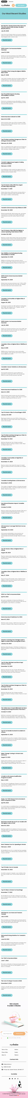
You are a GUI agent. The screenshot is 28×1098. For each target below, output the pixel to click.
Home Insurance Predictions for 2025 (11, 389)
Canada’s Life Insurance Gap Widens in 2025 (13, 207)
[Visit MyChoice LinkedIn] (10, 1078)
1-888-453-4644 (7, 1066)
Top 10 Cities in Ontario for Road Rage (12, 890)
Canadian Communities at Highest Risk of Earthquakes (13, 299)
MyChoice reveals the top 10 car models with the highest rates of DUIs (14, 822)
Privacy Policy (5, 1052)
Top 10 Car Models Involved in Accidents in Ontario (13, 731)
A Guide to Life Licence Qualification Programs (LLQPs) (11, 776)
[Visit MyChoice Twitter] (15, 1078)
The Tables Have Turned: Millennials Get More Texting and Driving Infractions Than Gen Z (14, 708)
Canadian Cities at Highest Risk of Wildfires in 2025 (14, 344)
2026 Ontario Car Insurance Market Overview (11, 49)
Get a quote (21, 5)
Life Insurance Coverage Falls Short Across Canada (13, 526)
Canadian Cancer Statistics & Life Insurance (13, 367)
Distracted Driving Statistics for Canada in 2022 (13, 936)
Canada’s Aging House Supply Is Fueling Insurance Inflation (12, 162)
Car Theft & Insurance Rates (9, 958)
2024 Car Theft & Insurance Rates (10, 594)
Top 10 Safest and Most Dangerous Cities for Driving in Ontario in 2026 (13, 140)
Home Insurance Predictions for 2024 (11, 617)
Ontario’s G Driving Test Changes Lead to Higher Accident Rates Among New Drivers (13, 640)
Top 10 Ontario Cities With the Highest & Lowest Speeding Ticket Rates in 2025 (12, 231)
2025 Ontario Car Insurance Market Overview (11, 322)
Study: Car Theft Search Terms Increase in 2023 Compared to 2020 (13, 799)
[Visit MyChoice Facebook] (12, 1078)
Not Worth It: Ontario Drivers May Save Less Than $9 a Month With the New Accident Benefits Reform (13, 27)
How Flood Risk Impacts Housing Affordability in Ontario (10, 94)
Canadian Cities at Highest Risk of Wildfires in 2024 (14, 572)
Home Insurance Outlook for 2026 (10, 117)
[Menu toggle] (13, 5)
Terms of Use (4, 1049)
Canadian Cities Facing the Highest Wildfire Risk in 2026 (13, 71)
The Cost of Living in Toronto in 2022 (11, 981)
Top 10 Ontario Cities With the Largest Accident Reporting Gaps (12, 185)
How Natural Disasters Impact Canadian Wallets (12, 504)
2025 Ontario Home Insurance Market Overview (11, 276)
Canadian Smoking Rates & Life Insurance (13, 480)
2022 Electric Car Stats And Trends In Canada (11, 913)
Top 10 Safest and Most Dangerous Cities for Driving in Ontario (13, 686)
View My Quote (19, 1033)
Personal (4, 1)
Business (11, 1)
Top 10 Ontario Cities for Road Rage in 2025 (13, 412)
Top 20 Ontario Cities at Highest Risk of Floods (12, 549)
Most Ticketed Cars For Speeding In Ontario (13, 844)
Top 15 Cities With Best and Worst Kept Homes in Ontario (12, 663)
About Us (4, 1055)
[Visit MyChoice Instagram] (18, 1078)
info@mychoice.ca (7, 1064)
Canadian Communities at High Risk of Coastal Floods (12, 458)
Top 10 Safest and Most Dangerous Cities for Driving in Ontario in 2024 (13, 435)
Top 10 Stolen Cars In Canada (9, 867)
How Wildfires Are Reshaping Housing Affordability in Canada (11, 253)
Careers (16, 1052)
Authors (16, 1049)
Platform (16, 1055)
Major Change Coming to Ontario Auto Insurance (12, 754)
